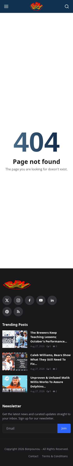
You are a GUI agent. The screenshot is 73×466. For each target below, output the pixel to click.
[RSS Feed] (18, 311)
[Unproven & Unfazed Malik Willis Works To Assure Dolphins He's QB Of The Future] (14, 384)
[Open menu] (6, 6)
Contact (33, 456)
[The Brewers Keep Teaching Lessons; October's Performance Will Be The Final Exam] (14, 339)
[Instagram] (18, 300)
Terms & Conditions (55, 456)
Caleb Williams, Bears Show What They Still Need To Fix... (50, 359)
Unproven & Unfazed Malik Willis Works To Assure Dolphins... (50, 382)
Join (64, 428)
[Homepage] (36, 6)
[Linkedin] (52, 300)
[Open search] (66, 6)
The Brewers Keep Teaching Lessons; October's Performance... (48, 337)
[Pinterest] (7, 311)
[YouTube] (41, 300)
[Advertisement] (36, 53)
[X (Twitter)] (7, 300)
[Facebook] (29, 300)
